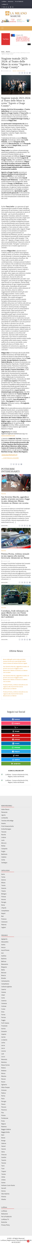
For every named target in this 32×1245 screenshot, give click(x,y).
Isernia (3, 1037)
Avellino (3, 956)
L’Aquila (3, 908)
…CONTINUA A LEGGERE (10, 458)
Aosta (3, 874)
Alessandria (4, 942)
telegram (17, 751)
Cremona (4, 1003)
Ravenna (3, 1127)
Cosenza (3, 1001)
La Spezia (4, 1040)
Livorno (3, 1051)
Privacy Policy (5, 1225)
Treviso (3, 1174)
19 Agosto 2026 (6, 620)
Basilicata (4, 854)
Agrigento (4, 939)
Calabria (3, 857)
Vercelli (3, 1188)
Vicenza (3, 1196)
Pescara (3, 1107)
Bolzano (3, 973)
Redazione (10, 1)
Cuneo (3, 1009)
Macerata (4, 1059)
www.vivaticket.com (8, 435)
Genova (3, 880)
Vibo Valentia (5, 1194)
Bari (2, 916)
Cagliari (3, 927)
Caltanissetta (5, 981)
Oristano (3, 1090)
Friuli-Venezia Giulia (7, 826)
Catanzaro (4, 922)
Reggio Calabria (6, 1129)
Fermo (3, 1015)
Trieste (3, 891)
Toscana (3, 832)
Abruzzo (3, 843)
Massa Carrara (5, 1065)
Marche (14, 71)
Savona (3, 1149)
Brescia (3, 975)
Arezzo (3, 947)
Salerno (3, 1143)
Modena (3, 1071)
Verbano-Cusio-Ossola (8, 1185)
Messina (3, 1076)
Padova (3, 1093)
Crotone (3, 1006)
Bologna (3, 894)
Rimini (3, 1138)
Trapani (3, 1171)
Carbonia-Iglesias (6, 987)
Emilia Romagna (6, 829)
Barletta (3, 959)
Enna (2, 1012)
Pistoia (3, 1115)
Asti (2, 953)
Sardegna (4, 863)
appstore (17, 759)
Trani (2, 1169)
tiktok (17, 755)
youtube (17, 735)
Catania (3, 992)
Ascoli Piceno (5, 950)
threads (17, 731)
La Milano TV (5, 4)
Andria (3, 945)
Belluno (3, 961)
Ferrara (3, 1017)
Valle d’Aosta (5, 809)
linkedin (17, 743)
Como (3, 998)
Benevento (4, 964)
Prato (3, 1121)
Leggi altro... (5, 639)
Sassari (3, 1146)
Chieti (3, 995)
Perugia (3, 902)
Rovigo (3, 1141)
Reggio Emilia (5, 1132)
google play (17, 763)
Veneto (3, 823)
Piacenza (4, 1110)
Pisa (2, 1113)
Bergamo (4, 967)
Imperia (3, 1034)
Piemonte (4, 812)
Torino (3, 877)
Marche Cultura (21, 71)
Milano (3, 883)
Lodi (2, 1054)
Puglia (3, 851)
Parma (3, 1096)
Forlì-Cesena (5, 1023)
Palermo (3, 925)
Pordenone (4, 1118)
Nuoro (3, 1082)
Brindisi (3, 978)
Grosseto (4, 1031)
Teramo (3, 1163)
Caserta (3, 989)
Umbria (3, 837)
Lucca (3, 1057)
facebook (17, 719)
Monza (3, 1073)
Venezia (3, 888)
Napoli (3, 913)
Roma (3, 905)
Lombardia (4, 818)
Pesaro (3, 1104)
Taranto (3, 1160)
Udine (3, 1177)
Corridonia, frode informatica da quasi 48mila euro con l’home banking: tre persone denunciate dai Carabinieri (14, 614)
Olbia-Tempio (5, 1087)
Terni (2, 1166)
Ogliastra (4, 1085)
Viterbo (3, 1199)
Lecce (3, 1045)
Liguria (3, 815)
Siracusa (3, 1155)
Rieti (2, 1135)
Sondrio (3, 1157)
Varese (3, 1183)
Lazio (2, 840)
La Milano (4, 1)
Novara (3, 1079)
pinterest (17, 739)
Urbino (3, 1180)
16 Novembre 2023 (6, 71)
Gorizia (3, 1029)
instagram (17, 723)
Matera (3, 1068)
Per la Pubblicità (19, 1)
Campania (4, 849)
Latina (3, 1043)
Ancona (3, 899)
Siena (3, 1152)
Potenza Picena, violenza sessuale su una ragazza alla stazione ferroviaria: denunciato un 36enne (15, 686)
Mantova (4, 1062)
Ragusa (3, 1124)
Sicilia (3, 860)
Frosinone (4, 1026)
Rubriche (4, 1222)
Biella (3, 970)
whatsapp (17, 747)
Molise (3, 846)
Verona (3, 1191)
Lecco (3, 1048)
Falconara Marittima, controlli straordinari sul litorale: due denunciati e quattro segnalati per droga (23, 39)
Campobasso (5, 911)
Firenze (3, 897)
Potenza (3, 919)
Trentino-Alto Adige (7, 821)
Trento (3, 885)
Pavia (2, 1099)
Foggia (3, 1020)
